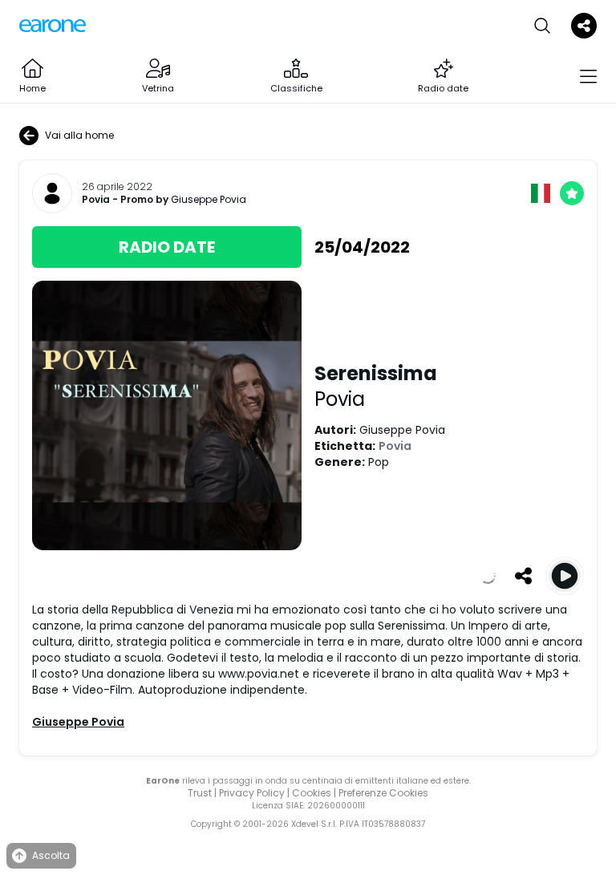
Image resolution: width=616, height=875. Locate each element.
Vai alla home (79, 135)
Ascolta (51, 855)
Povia (96, 199)
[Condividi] (523, 576)
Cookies (311, 793)
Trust (200, 793)
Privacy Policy (252, 793)
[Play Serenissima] (565, 576)
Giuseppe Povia (208, 199)
